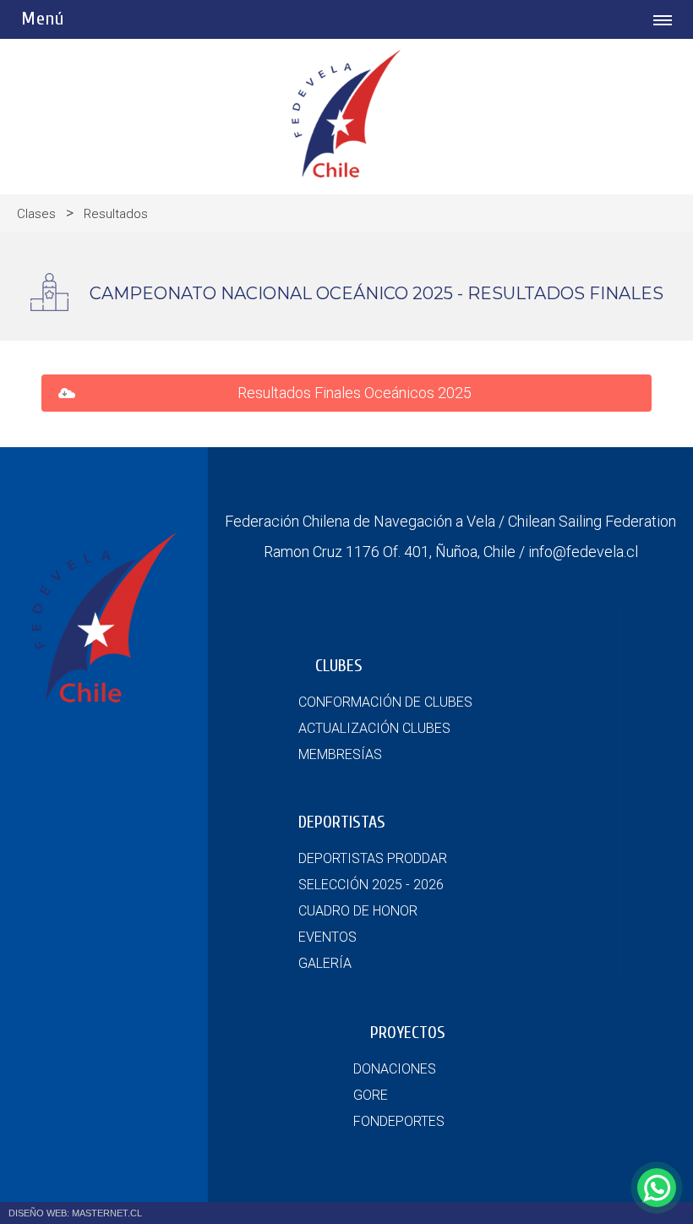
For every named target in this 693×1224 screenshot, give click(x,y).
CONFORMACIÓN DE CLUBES (385, 702)
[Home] (346, 173)
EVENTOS (327, 937)
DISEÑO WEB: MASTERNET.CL (75, 1213)
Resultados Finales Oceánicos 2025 (356, 393)
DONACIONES (394, 1069)
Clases (36, 213)
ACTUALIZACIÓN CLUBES (374, 728)
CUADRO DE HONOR (357, 911)
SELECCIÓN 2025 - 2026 (371, 885)
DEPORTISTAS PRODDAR (372, 858)
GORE (370, 1095)
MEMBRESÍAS (340, 754)
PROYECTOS (407, 1032)
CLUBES (339, 665)
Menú (42, 19)
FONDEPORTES (399, 1121)
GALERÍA (325, 963)
